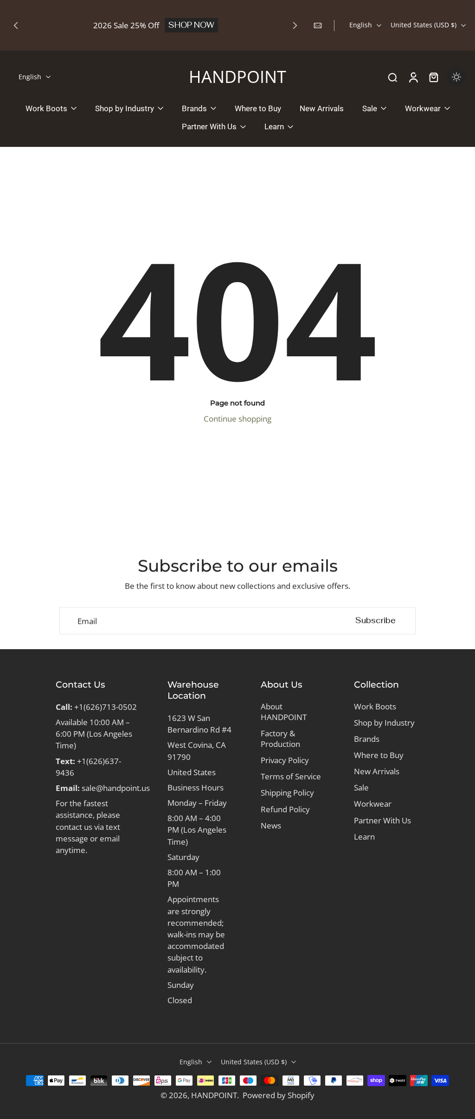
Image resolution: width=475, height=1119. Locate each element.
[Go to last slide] (15, 25)
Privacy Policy (285, 760)
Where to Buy (379, 755)
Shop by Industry (384, 722)
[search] (392, 77)
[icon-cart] (433, 77)
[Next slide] (295, 25)
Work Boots (375, 706)
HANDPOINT (214, 1095)
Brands (366, 738)
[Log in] (413, 77)
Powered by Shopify (279, 1095)
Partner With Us (382, 820)
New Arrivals (376, 771)
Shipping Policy (287, 792)
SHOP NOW (191, 25)
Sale (361, 787)
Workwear (373, 803)
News (271, 825)
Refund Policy (285, 809)
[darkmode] (456, 77)
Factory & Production (280, 738)
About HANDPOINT (284, 711)
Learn (364, 836)
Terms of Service (291, 776)
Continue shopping (237, 418)
